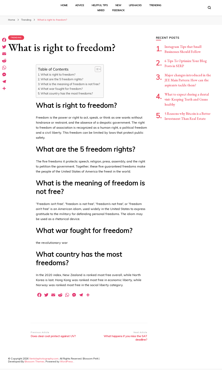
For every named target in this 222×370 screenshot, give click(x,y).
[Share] (4, 88)
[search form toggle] (209, 7)
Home (64, 5)
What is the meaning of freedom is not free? (70, 84)
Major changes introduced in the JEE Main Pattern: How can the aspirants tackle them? (188, 80)
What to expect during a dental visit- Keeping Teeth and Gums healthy (187, 99)
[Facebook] (4, 39)
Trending (155, 5)
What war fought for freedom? (62, 89)
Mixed (101, 10)
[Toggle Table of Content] (96, 69)
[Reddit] (4, 60)
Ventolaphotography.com (43, 358)
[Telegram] (4, 81)
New (118, 5)
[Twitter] (4, 46)
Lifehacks (135, 5)
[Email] (4, 53)
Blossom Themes (34, 361)
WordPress (66, 361)
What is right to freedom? (58, 74)
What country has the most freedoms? (67, 93)
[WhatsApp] (4, 67)
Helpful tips (100, 5)
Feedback (118, 10)
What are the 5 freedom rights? (62, 79)
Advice (79, 5)
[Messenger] (4, 74)
